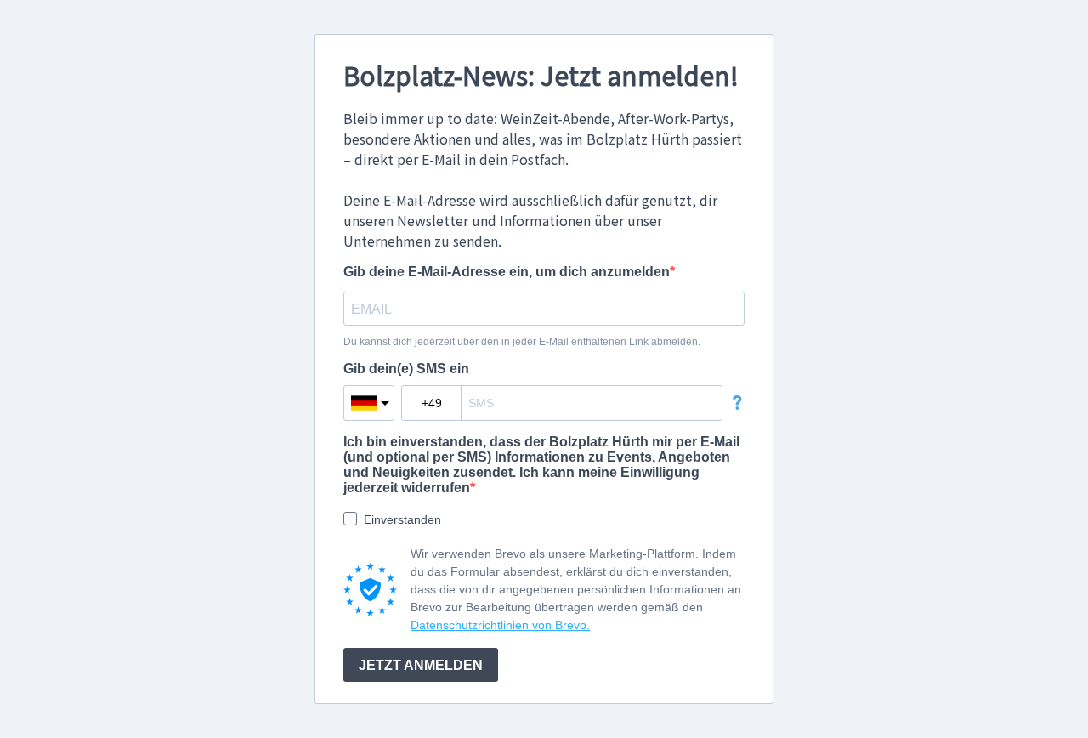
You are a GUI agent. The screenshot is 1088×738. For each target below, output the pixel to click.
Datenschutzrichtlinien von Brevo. (500, 625)
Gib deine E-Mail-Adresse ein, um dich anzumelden (506, 271)
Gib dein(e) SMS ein (406, 368)
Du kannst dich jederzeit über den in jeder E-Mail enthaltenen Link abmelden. (521, 342)
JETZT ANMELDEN (421, 665)
